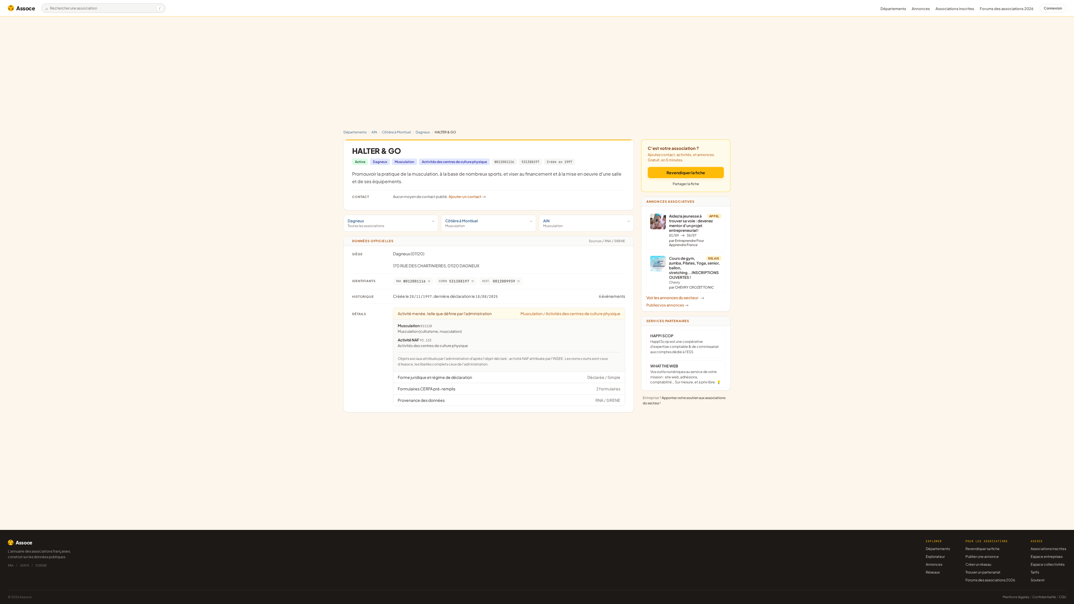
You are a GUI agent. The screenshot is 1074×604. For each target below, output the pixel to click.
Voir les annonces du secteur (675, 297)
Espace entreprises (1047, 556)
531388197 (530, 162)
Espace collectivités (1047, 564)
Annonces (921, 8)
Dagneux (423, 132)
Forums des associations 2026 (990, 580)
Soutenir (1038, 580)
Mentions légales (1016, 597)
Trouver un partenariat (982, 572)
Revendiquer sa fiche (982, 548)
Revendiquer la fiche (685, 172)
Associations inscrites (955, 8)
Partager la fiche (686, 183)
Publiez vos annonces (667, 305)
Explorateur (935, 556)
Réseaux (933, 572)
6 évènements (612, 296)
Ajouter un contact (467, 196)
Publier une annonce (982, 556)
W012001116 (504, 162)
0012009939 (498, 281)
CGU (1062, 597)
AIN (374, 132)
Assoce (25, 8)
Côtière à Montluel (396, 132)
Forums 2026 (1006, 8)
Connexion (1053, 8)
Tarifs (1035, 572)
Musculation (404, 162)
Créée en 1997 (559, 162)
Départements (893, 8)
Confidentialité (1044, 597)
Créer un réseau (978, 564)
